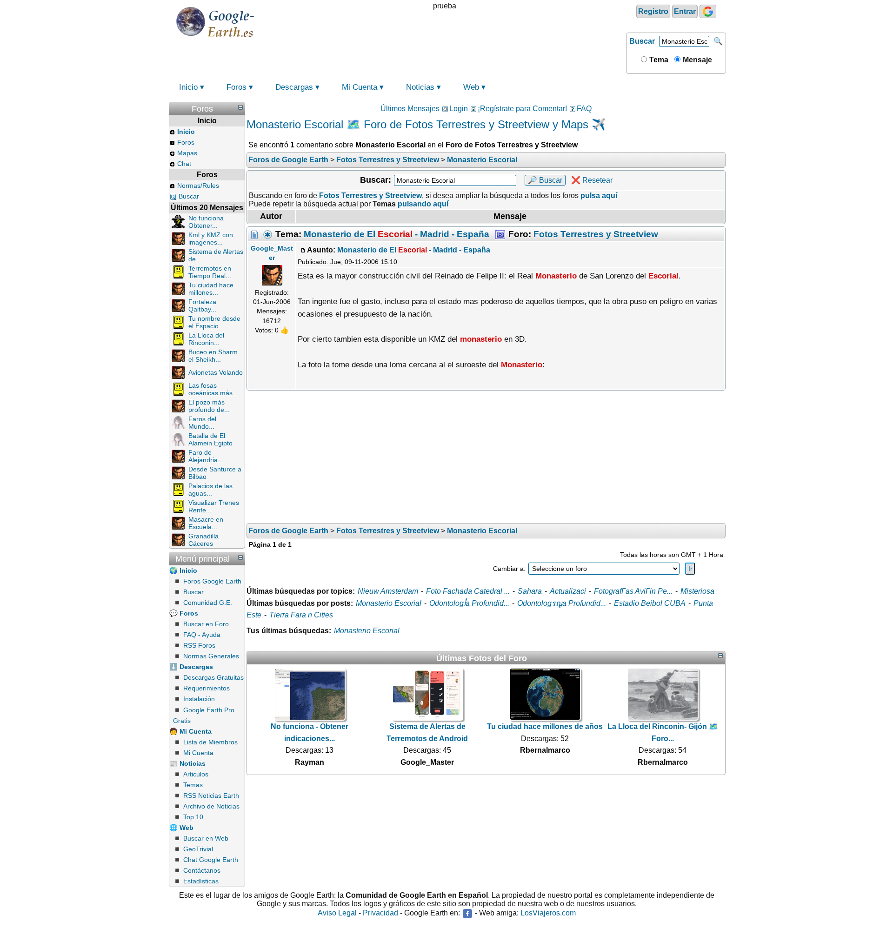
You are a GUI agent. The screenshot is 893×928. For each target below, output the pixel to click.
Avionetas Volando (215, 372)
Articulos (195, 774)
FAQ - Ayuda (201, 634)
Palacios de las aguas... (210, 489)
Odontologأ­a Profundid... (469, 603)
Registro (653, 11)
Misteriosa (697, 591)
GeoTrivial (198, 849)
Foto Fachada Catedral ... (468, 591)
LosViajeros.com (548, 913)
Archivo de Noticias (211, 806)
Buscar (642, 41)
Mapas (187, 153)
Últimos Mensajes (410, 109)
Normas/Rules (198, 185)
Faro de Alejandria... (205, 456)
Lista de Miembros (210, 742)
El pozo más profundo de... (209, 405)
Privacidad (380, 913)
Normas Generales (211, 656)
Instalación (199, 699)
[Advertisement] (486, 458)
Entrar (685, 11)
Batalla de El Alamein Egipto (210, 439)
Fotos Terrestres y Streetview (595, 234)
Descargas (294, 87)
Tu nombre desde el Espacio (214, 322)
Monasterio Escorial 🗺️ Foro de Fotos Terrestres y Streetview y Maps (417, 124)
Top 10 (193, 817)
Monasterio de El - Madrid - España (396, 234)
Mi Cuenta (359, 87)
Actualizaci (568, 591)
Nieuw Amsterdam (388, 591)
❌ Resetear (592, 180)
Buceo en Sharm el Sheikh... (213, 355)
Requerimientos (206, 688)
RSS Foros (199, 645)
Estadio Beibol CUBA (650, 603)
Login (458, 109)
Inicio (188, 87)
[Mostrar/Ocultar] (240, 107)
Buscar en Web (205, 838)
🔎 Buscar (545, 180)
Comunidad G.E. (207, 602)
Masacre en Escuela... (205, 523)
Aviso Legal (337, 913)
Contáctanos (201, 870)
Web (471, 87)
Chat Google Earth (210, 859)
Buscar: (375, 180)
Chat (184, 163)
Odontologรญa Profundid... (561, 603)
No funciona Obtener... (206, 221)
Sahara (530, 591)
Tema (657, 60)
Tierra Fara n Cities (301, 615)
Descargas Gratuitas (213, 677)
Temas (193, 785)
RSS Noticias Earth (211, 795)
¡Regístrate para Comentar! (522, 109)
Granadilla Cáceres (203, 539)
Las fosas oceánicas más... (213, 389)
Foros (237, 87)
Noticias (420, 87)
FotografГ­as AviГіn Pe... (633, 591)
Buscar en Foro (206, 624)
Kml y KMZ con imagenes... (210, 238)
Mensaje (696, 60)
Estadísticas (201, 881)
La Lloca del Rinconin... (206, 338)
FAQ (584, 109)
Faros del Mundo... (202, 422)
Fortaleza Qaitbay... (202, 305)
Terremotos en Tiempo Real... (209, 272)
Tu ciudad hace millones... (210, 288)
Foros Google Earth (212, 581)
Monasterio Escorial (388, 603)
